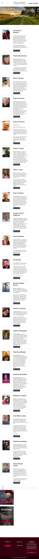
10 (25, 487)
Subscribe (7, 521)
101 (33, 487)
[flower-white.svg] (18, 546)
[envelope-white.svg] (22, 546)
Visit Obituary (16, 50)
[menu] (2, 2)
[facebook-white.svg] (17, 546)
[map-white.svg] (20, 546)
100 (30, 487)
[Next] (36, 488)
